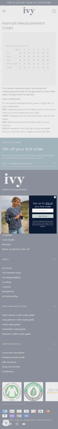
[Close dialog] (55, 197)
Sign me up (43, 216)
